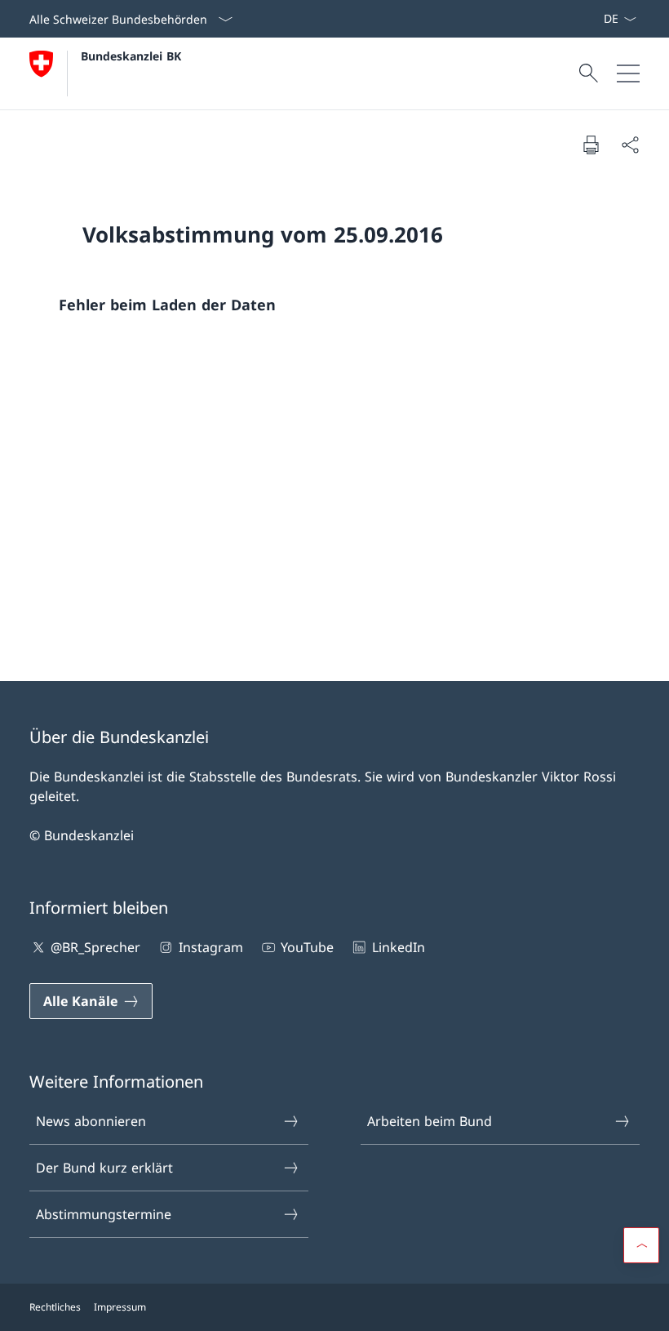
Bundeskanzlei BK (131, 56)
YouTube (307, 947)
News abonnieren (91, 1121)
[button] (641, 1245)
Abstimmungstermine (103, 1214)
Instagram (210, 947)
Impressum (120, 1307)
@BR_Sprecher (95, 947)
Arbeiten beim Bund (429, 1121)
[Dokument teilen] (629, 144)
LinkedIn (398, 947)
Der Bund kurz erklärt (104, 1168)
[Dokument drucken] (590, 144)
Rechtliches (55, 1307)
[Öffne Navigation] (628, 73)
